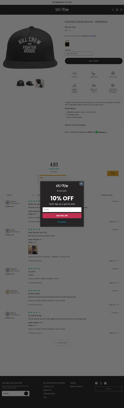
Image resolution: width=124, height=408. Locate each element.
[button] (62, 186)
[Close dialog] (81, 183)
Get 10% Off (62, 215)
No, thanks (62, 222)
